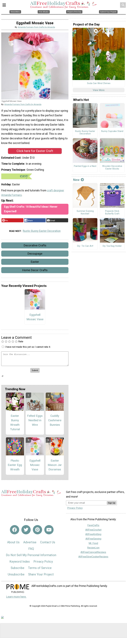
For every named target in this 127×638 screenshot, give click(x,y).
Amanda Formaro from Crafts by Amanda (36, 27)
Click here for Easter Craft (35, 151)
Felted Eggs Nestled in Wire (35, 420)
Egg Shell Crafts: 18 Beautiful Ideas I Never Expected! (30, 209)
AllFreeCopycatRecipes (93, 552)
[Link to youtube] (49, 529)
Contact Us (47, 542)
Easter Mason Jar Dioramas (55, 465)
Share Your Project (41, 574)
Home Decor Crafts (35, 270)
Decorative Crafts (35, 245)
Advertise (29, 542)
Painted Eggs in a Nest (85, 166)
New (76, 180)
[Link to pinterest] (37, 529)
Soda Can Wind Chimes (98, 83)
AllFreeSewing (93, 538)
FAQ (31, 549)
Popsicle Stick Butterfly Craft (112, 212)
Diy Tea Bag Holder (112, 246)
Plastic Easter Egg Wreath (15, 465)
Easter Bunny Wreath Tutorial (15, 422)
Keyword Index (19, 561)
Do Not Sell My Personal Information (31, 555)
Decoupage (34, 253)
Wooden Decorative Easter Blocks (112, 167)
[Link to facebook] (14, 529)
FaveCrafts (93, 525)
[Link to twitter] (26, 529)
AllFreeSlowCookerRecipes (93, 556)
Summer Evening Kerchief (85, 212)
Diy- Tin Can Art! (85, 246)
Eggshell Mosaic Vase (34, 317)
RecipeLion (93, 547)
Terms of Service (40, 568)
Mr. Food (93, 543)
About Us (13, 542)
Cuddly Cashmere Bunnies (54, 420)
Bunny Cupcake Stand (112, 131)
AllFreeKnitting (93, 534)
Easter (35, 262)
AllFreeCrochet (93, 529)
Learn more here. (16, 596)
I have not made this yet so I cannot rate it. (28, 346)
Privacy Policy (43, 561)
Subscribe (17, 568)
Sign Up (111, 503)
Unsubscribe (16, 574)
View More (99, 90)
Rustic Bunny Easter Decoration (42, 230)
